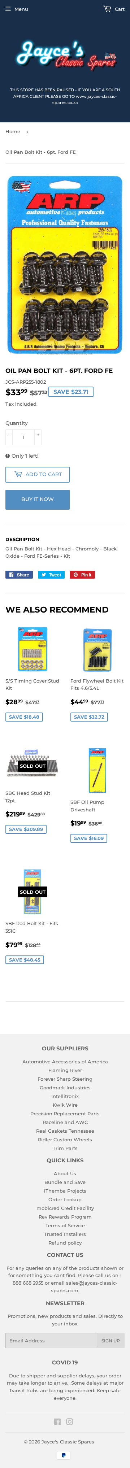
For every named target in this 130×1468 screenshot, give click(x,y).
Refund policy (65, 1243)
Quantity (16, 423)
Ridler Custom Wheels (65, 1139)
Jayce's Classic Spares (68, 1442)
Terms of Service (65, 1225)
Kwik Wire (65, 1105)
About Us (65, 1173)
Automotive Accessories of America (65, 1061)
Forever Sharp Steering (65, 1079)
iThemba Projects (65, 1191)
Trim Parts (65, 1148)
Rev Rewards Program (65, 1217)
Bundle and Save (65, 1182)
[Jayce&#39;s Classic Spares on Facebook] (57, 1423)
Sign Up (110, 1340)
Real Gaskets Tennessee (65, 1131)
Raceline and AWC (65, 1122)
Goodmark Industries (65, 1087)
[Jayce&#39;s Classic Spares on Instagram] (69, 1423)
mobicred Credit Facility (65, 1208)
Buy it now (37, 499)
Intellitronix (65, 1096)
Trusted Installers (65, 1234)
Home (12, 131)
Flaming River (65, 1070)
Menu (21, 9)
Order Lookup (65, 1199)
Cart (119, 9)
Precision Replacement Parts (65, 1113)
